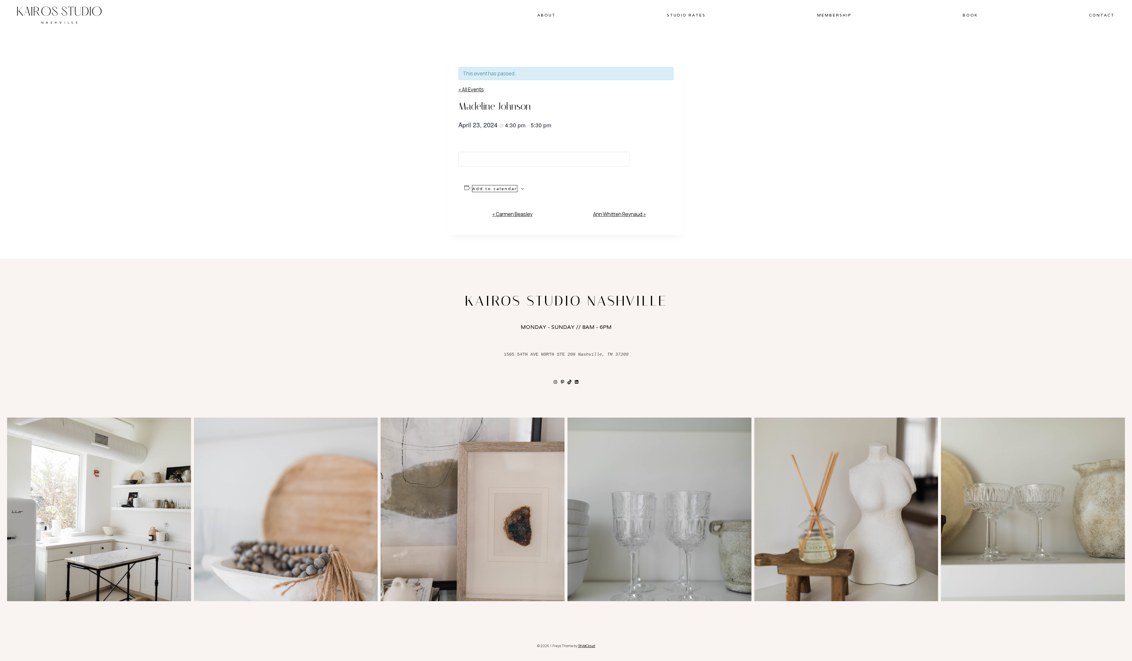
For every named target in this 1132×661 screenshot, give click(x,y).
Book (970, 15)
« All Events (471, 89)
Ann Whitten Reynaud (619, 214)
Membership (834, 15)
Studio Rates (686, 15)
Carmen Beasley (512, 214)
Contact (1102, 15)
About (546, 15)
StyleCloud (586, 645)
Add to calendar (494, 188)
